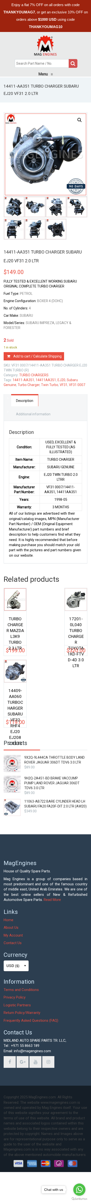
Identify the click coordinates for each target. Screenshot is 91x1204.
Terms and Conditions (21, 990)
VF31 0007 (77, 385)
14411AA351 (46, 380)
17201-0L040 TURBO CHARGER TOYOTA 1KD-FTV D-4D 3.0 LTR (76, 628)
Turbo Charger (29, 385)
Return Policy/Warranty (22, 1012)
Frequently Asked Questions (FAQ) (31, 1020)
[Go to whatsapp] (79, 1190)
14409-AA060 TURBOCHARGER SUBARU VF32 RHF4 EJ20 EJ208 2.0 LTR (15, 700)
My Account (13, 935)
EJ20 (61, 380)
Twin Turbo (49, 385)
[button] (79, 120)
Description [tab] (24, 401)
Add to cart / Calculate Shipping (37, 356)
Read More (52, 900)
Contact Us (13, 943)
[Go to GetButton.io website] (79, 1199)
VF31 (63, 385)
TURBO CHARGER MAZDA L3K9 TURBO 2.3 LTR (15, 628)
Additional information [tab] (33, 414)
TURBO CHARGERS (34, 375)
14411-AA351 (23, 380)
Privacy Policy (14, 997)
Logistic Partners (17, 1005)
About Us (11, 927)
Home (8, 920)
